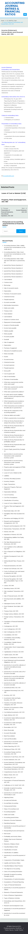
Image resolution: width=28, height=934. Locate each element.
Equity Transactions (9, 484)
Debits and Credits (9, 814)
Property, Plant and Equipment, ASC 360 (14, 201)
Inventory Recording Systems (12, 478)
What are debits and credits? (12, 415)
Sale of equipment (9, 342)
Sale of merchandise (9, 376)
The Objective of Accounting (12, 868)
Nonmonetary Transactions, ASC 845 (14, 529)
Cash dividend (8, 279)
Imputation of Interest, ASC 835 (13, 534)
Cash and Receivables (10, 739)
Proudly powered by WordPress (13, 928)
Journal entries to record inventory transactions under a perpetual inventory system (13, 455)
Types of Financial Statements (12, 885)
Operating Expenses (9, 823)
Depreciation (7, 291)
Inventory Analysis (9, 481)
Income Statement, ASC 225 (12, 759)
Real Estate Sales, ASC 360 (12, 511)
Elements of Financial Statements (13, 892)
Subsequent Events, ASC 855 (12, 603)
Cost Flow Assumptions (10, 497)
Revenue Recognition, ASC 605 (13, 576)
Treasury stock (8, 311)
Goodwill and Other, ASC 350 (12, 687)
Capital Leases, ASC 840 (11, 654)
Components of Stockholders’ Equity (14, 860)
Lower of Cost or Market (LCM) (14, 193)
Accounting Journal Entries (11, 817)
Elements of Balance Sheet (11, 844)
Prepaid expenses (9, 299)
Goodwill (6, 339)
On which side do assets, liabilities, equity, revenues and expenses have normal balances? (14, 396)
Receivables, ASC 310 (10, 727)
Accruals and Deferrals (10, 800)
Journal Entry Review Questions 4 (13, 268)
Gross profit (7, 371)
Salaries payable (8, 331)
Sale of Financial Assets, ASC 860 (13, 596)
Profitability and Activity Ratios (12, 836)
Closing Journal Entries (10, 806)
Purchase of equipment (10, 348)
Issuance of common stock (11, 319)
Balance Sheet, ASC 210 (11, 775)
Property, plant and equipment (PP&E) (14, 467)
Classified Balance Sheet (11, 847)
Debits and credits (9, 308)
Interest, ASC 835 (9, 531)
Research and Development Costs (13, 905)
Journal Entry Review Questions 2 (13, 274)
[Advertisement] (14, 50)
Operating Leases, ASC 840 (12, 588)
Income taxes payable (10, 328)
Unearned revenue (9, 296)
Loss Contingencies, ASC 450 (12, 629)
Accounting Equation (10, 811)
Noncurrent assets (9, 470)
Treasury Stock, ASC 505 (11, 611)
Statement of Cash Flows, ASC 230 (14, 757)
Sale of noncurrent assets (11, 288)
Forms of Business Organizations (13, 895)
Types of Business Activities (12, 898)
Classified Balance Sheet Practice (13, 866)
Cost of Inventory (9, 494)
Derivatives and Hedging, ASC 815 (14, 518)
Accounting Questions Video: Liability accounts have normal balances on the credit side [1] (14, 247)
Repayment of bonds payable (12, 322)
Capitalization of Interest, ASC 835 (14, 652)
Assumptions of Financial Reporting (14, 882)
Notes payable (8, 334)
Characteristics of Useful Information (14, 879)
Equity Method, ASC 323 (11, 715)
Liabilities (6, 475)
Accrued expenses (9, 365)
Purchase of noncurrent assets (12, 294)
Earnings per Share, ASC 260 (12, 749)
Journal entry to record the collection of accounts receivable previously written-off (15, 667)
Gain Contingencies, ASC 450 (12, 632)
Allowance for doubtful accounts (13, 351)
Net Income (7, 833)
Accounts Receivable (10, 733)
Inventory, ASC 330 (9, 695)
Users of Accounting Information (13, 871)
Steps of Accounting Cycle (11, 809)
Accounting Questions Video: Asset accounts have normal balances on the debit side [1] (14, 254)
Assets (6, 356)
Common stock (8, 282)
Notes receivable (8, 353)
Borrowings (7, 285)
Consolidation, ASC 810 (10, 635)
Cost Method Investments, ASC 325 (14, 712)
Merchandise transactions (11, 305)
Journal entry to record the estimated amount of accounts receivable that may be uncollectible (14, 678)
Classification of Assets (10, 849)
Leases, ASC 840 (9, 585)
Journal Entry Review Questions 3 (13, 271)
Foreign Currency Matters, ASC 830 (14, 614)
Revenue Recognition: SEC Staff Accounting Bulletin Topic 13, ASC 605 (13, 580)
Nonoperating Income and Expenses (14, 830)
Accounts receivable (9, 302)
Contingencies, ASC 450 (11, 626)
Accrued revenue (8, 359)
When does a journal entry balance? (14, 391)
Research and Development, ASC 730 (14, 526)
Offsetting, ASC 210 (10, 777)
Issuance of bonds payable (11, 325)
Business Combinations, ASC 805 (13, 657)
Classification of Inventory (11, 500)
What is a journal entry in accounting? (14, 418)
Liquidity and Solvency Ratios (12, 863)
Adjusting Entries (8, 797)
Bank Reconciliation (9, 736)
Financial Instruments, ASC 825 (13, 565)
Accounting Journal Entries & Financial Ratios (15, 8)
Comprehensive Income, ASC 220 (13, 772)
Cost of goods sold (9, 373)
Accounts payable (9, 336)
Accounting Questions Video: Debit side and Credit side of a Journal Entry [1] (14, 260)
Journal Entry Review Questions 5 (13, 265)
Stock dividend (8, 314)
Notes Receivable (9, 730)
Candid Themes (18, 930)
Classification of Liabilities (11, 852)
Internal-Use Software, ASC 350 (13, 568)
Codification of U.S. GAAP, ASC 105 (14, 785)
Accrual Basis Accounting (11, 803)
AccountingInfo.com (8, 176)
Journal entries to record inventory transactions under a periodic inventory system (13, 462)
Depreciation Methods (10, 492)
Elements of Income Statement (12, 820)
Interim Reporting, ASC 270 (11, 746)
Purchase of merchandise (11, 379)
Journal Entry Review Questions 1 (13, 276)
